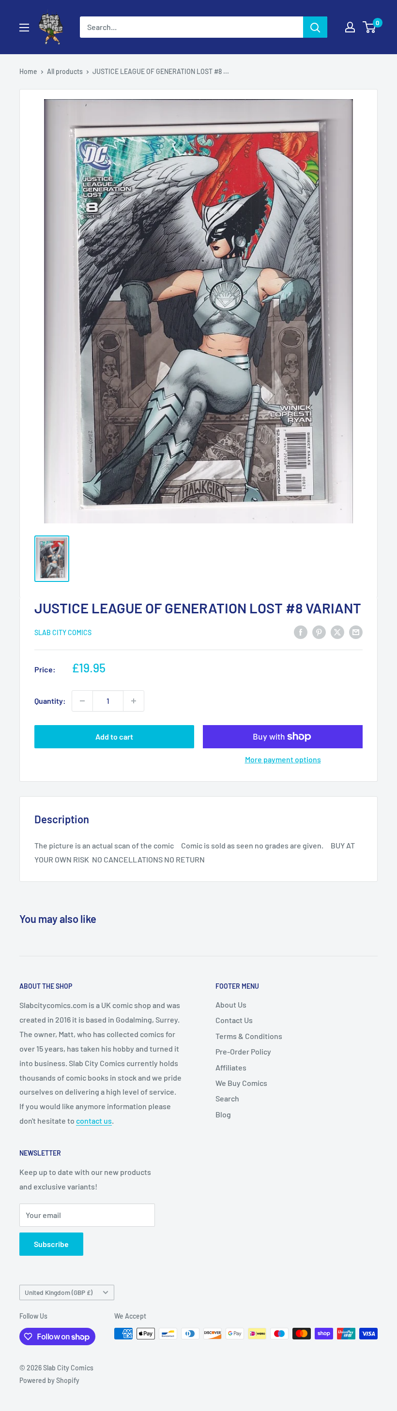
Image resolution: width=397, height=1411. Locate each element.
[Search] (315, 27)
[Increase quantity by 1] (133, 701)
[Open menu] (24, 27)
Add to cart (114, 736)
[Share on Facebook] (300, 631)
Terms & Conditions (248, 1035)
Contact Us (234, 1020)
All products (65, 71)
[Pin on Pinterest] (319, 631)
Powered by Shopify (49, 1380)
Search (227, 1098)
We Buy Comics (241, 1082)
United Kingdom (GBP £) (58, 1292)
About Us (230, 1004)
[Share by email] (356, 631)
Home (28, 71)
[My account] (350, 27)
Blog (223, 1114)
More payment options (283, 759)
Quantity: (50, 700)
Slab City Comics (63, 632)
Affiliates (230, 1067)
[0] (370, 27)
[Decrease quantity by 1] (82, 701)
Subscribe (51, 1243)
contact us (94, 1120)
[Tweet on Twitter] (337, 631)
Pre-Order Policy (243, 1051)
